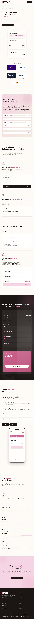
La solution (20, 594)
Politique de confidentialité (22, 614)
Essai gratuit (29, 1)
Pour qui (20, 595)
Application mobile (21, 597)
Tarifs (19, 598)
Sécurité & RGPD (21, 608)
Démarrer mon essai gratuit (16, 366)
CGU (15, 614)
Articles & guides (4, 608)
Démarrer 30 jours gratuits (7, 24)
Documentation (4, 605)
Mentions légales (9, 614)
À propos (20, 605)
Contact (20, 606)
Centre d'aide (3, 606)
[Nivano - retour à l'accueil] (5, 2)
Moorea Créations (6, 616)
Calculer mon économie (19, 24)
